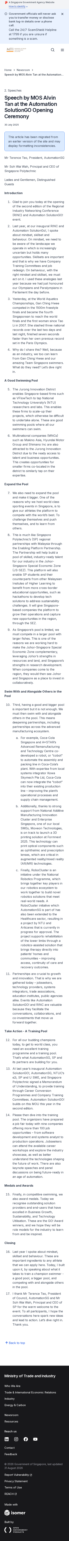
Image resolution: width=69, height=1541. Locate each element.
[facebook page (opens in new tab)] (26, 1439)
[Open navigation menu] (62, 50)
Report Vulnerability (16, 1475)
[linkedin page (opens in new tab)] (6, 1439)
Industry (9, 1398)
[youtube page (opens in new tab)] (35, 1439)
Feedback (10, 1454)
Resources (11, 1421)
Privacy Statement (16, 1481)
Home (8, 69)
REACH (10, 1494)
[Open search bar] (52, 50)
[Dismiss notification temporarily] (62, 14)
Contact (9, 1447)
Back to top (17, 1343)
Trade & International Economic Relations (30, 1392)
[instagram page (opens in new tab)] (16, 1439)
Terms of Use (13, 1487)
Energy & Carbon (15, 1405)
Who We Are (12, 1386)
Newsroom (23, 69)
